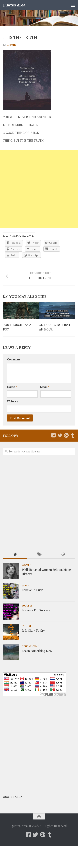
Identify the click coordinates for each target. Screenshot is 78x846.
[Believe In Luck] (11, 591)
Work (25, 585)
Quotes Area (14, 4)
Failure (27, 625)
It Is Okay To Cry (33, 630)
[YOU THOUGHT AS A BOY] (21, 310)
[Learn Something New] (11, 652)
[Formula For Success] (11, 612)
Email (44, 387)
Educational (30, 646)
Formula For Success (36, 610)
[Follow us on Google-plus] (66, 435)
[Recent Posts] (63, 554)
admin (11, 45)
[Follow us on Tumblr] (72, 435)
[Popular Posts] (15, 554)
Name (12, 387)
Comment (13, 359)
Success (27, 605)
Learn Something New (37, 651)
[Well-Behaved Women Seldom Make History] (11, 571)
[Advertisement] (39, 189)
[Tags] (39, 554)
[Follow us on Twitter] (59, 435)
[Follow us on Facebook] (53, 435)
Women (26, 565)
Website (12, 401)
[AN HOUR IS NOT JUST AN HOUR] (57, 310)
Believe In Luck (32, 590)
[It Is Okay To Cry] (11, 632)
